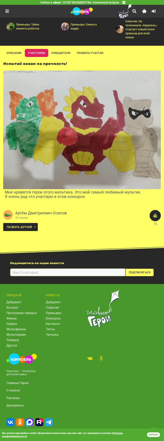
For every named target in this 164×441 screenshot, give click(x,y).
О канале (13, 390)
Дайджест (14, 302)
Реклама (13, 398)
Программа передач (21, 313)
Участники (36, 53)
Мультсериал (16, 335)
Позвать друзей (19, 227)
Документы (15, 405)
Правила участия (90, 53)
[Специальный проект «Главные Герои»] (116, 11)
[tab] (90, 358)
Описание (14, 53)
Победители (60, 53)
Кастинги (53, 324)
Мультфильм (16, 329)
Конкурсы (53, 318)
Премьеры (53, 313)
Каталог (12, 307)
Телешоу (12, 340)
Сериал (11, 324)
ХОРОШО (153, 434)
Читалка (52, 335)
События (52, 307)
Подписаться (139, 272)
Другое (11, 345)
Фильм (11, 318)
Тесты (50, 329)
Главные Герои (17, 383)
